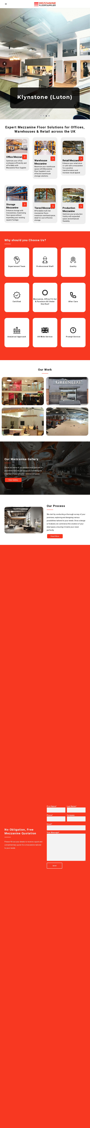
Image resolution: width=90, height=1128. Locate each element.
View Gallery (13, 480)
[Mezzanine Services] (25, 157)
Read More (55, 536)
